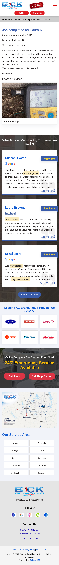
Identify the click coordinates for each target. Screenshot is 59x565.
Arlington (16, 450)
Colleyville (16, 472)
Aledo (15, 442)
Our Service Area (16, 435)
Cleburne (42, 465)
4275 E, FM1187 (30, 531)
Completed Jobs (32, 19)
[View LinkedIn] (46, 514)
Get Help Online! (42, 376)
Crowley (41, 472)
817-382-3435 (31, 538)
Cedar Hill (16, 465)
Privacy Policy (28, 549)
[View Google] (21, 514)
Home (7, 19)
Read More (46, 191)
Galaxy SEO (35, 559)
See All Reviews (29, 294)
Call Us (22, 13)
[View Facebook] (13, 514)
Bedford (16, 457)
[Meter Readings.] (29, 100)
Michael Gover (15, 157)
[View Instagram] (29, 514)
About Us (17, 19)
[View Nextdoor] (38, 514)
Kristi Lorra (13, 253)
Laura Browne (15, 207)
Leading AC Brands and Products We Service (29, 309)
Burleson (42, 457)
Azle (42, 450)
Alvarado (42, 442)
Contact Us (37, 13)
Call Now (14, 376)
